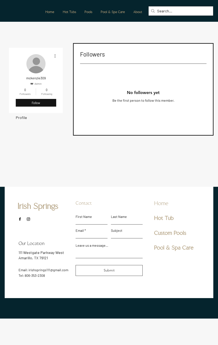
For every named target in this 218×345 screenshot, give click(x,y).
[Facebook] (20, 219)
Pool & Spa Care (174, 247)
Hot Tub (164, 218)
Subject (116, 230)
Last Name (119, 216)
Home (161, 203)
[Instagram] (28, 219)
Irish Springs (38, 206)
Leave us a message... (92, 245)
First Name (84, 216)
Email (80, 230)
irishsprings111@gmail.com (48, 270)
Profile (21, 117)
